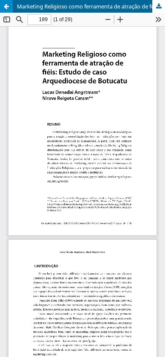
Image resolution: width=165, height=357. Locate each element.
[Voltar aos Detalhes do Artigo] (6, 6)
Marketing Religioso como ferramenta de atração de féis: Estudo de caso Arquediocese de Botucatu (91, 6)
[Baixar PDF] (158, 6)
